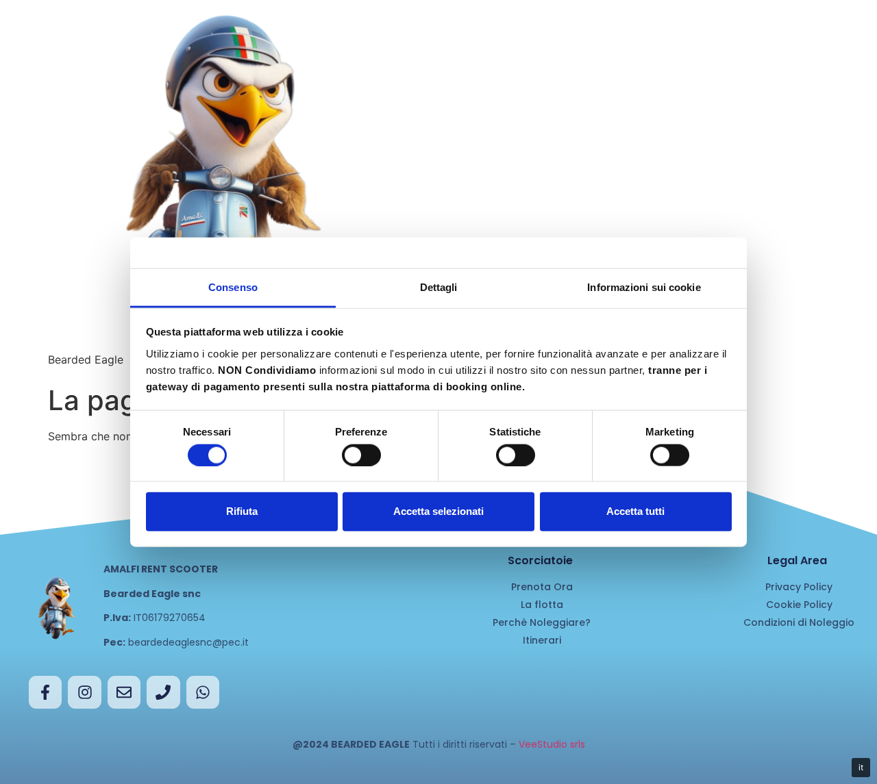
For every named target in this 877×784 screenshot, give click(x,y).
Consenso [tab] (233, 286)
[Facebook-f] (45, 692)
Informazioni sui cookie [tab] (643, 286)
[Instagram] (84, 692)
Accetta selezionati (438, 511)
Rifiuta (242, 511)
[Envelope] (124, 692)
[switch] (361, 455)
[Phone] (163, 692)
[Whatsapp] (202, 692)
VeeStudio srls (552, 744)
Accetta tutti (635, 511)
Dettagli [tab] (439, 286)
